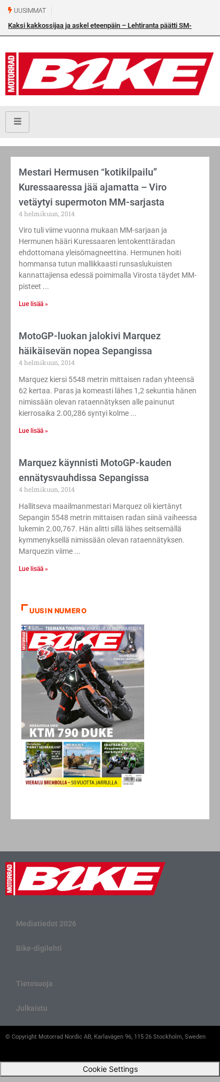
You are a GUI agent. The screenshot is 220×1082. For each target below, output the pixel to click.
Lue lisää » (33, 304)
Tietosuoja (34, 983)
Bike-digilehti (39, 948)
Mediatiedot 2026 (46, 923)
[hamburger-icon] (17, 122)
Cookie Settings (110, 1068)
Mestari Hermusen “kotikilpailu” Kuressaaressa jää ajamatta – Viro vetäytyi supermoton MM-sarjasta (93, 187)
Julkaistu (32, 1008)
